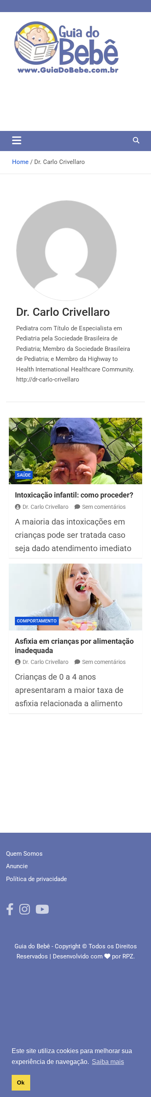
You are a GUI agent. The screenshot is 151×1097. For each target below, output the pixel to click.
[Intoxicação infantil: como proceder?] (75, 451)
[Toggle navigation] (16, 140)
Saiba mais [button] (108, 1061)
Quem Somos (24, 853)
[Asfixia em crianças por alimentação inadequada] (75, 597)
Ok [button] (21, 1082)
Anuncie (17, 866)
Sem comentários (104, 507)
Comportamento (37, 621)
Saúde (24, 475)
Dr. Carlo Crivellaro (45, 507)
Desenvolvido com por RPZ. (94, 956)
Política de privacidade (36, 879)
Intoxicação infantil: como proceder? (74, 495)
